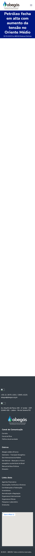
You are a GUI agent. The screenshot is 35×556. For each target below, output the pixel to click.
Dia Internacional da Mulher (11, 458)
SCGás (23, 322)
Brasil (22, 299)
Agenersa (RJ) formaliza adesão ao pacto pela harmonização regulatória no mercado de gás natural (17, 266)
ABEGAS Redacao (19, 36)
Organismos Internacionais (11, 496)
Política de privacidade (10, 439)
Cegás (26, 299)
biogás (4, 299)
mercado (11, 316)
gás (15, 313)
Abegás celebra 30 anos (10, 452)
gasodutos (17, 310)
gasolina (25, 310)
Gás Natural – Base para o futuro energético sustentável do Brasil (13, 462)
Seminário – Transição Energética (13, 455)
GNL (6, 313)
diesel (4, 307)
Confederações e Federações (12, 488)
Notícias (29, 36)
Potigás (24, 319)
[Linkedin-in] (4, 383)
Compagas (29, 302)
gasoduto (11, 310)
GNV (10, 313)
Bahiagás (25, 296)
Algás (10, 296)
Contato (5, 433)
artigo (19, 296)
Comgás (23, 302)
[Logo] (11, 5)
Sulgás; (29, 322)
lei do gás (4, 316)
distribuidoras (11, 307)
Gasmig (5, 310)
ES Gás (23, 307)
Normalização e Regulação (11, 493)
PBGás (27, 316)
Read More (9, 152)
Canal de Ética (7, 436)
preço (5, 322)
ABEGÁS (5, 296)
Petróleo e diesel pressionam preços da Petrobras (17, 123)
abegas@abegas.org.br (13, 339)
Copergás (25, 304)
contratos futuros (15, 304)
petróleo (5, 96)
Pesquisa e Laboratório (10, 502)
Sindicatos (5, 505)
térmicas (4, 325)
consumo (5, 304)
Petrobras (6, 319)
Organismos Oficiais (9, 499)
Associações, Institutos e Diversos (14, 485)
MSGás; (18, 316)
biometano (11, 298)
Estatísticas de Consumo (11, 235)
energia (18, 307)
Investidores (6, 490)
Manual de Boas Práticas (10, 466)
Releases (5, 232)
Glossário (5, 469)
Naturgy (23, 316)
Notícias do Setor (8, 229)
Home (4, 225)
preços (11, 322)
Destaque (5, 239)
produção (16, 322)
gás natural (24, 313)
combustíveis (13, 301)
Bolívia (19, 299)
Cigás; (4, 302)
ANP (14, 296)
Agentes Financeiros (9, 482)
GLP (3, 313)
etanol (28, 307)
